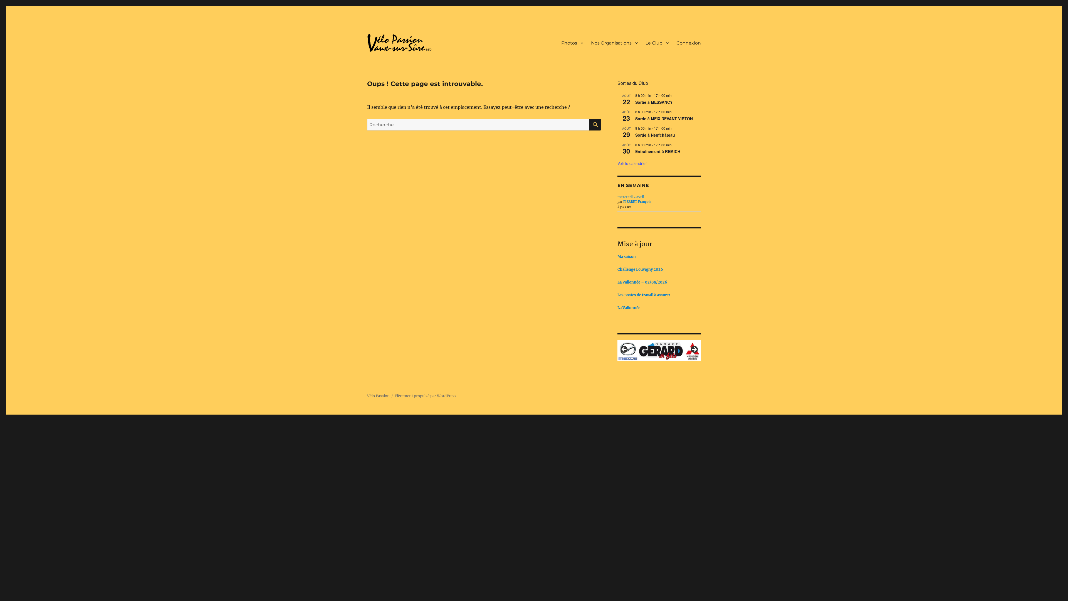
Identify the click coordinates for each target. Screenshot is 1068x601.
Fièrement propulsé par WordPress (425, 395)
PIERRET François (637, 202)
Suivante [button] (694, 349)
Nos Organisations (611, 43)
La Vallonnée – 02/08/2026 (642, 282)
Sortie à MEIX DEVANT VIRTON (664, 118)
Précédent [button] (624, 349)
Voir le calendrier (632, 163)
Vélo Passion (378, 395)
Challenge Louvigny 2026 (640, 269)
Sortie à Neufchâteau (655, 135)
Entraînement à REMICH (657, 151)
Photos (569, 43)
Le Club (654, 43)
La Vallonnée (628, 308)
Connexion (688, 43)
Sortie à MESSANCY (654, 102)
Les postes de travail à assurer (643, 295)
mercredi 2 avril (630, 197)
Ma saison (626, 256)
